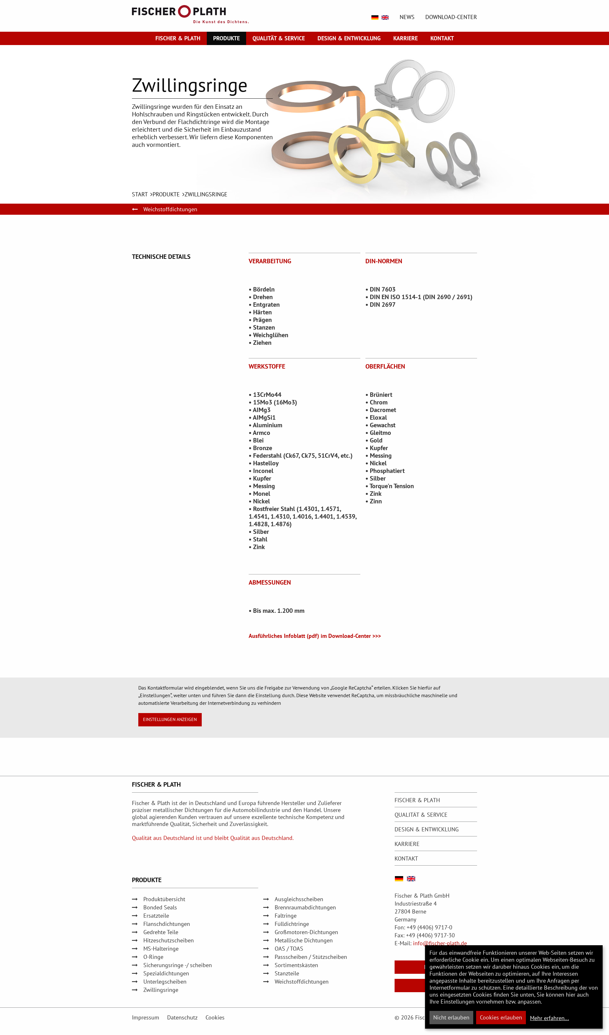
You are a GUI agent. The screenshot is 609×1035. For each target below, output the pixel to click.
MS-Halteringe (161, 948)
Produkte (226, 38)
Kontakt (442, 38)
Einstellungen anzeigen (170, 719)
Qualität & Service (278, 38)
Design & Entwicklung (349, 38)
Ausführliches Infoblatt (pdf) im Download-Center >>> (315, 635)
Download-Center (451, 17)
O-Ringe (153, 956)
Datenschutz (182, 1017)
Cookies (215, 1017)
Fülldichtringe (292, 923)
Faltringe (286, 915)
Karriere (405, 38)
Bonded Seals (160, 907)
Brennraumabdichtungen (305, 907)
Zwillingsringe (206, 194)
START (140, 194)
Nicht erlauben (451, 1017)
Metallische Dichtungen (304, 940)
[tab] (436, 800)
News (407, 17)
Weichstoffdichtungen (170, 209)
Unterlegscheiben (165, 981)
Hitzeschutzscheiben (168, 940)
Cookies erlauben (501, 1017)
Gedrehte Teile (160, 932)
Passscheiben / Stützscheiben (311, 956)
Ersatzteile (156, 915)
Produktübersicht (164, 899)
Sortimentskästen (296, 965)
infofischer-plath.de (440, 943)
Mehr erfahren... (549, 1018)
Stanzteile (287, 973)
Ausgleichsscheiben (299, 899)
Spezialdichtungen (166, 973)
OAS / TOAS (289, 948)
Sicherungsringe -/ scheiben (177, 965)
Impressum (145, 1017)
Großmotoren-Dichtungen (306, 932)
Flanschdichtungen (166, 923)
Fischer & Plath (177, 38)
